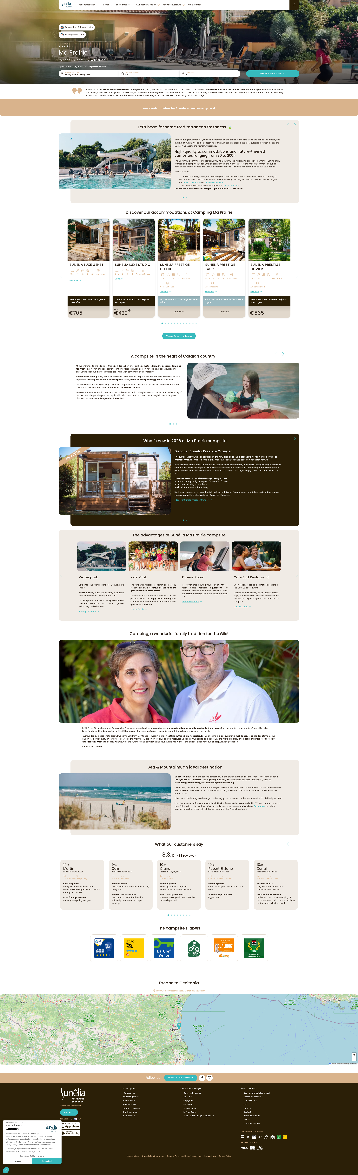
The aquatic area (87, 611)
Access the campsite (253, 1097)
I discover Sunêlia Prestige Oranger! (192, 500)
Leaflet (333, 1064)
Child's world (129, 1100)
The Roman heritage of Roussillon (198, 1116)
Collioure (187, 1097)
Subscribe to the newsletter (180, 1077)
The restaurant (241, 606)
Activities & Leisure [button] (172, 4)
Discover (74, 280)
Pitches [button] (106, 4)
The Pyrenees (189, 1108)
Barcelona (188, 1104)
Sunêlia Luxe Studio (191, 182)
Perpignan (259, 806)
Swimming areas (131, 1097)
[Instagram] (209, 1078)
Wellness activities (131, 1108)
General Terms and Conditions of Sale (184, 1156)
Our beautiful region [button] (146, 4)
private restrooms (231, 185)
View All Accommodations (272, 73)
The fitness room (190, 601)
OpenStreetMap (343, 1064)
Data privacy (210, 1156)
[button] (294, 4)
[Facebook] (202, 1078)
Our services (129, 1093)
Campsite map (250, 1100)
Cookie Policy (225, 1156)
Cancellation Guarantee (153, 1156)
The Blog (247, 1108)
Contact (247, 1112)
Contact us (69, 1112)
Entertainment (129, 1104)
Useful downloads (252, 1116)
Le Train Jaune (189, 1112)
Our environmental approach (257, 1093)
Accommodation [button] (87, 4)
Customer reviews (252, 1123)
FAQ (245, 1104)
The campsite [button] (123, 4)
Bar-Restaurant (130, 1112)
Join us (247, 1119)
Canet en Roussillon (192, 1093)
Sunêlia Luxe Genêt (215, 182)
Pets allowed (129, 1116)
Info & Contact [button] (195, 4)
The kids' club (137, 609)
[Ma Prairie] (68, 5)
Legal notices (133, 1156)
